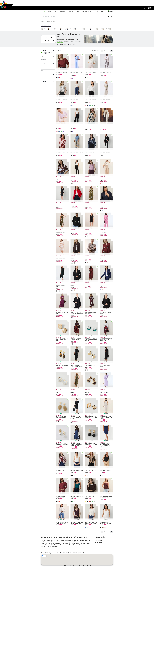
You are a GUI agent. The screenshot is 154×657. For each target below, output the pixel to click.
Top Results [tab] (46, 25)
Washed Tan (103, 527)
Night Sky (72, 78)
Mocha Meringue (87, 262)
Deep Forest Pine (72, 501)
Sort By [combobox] (57, 50)
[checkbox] (44, 29)
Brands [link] (102, 11)
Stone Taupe (58, 421)
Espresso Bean (102, 527)
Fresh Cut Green (90, 105)
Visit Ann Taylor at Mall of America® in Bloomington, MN (77, 565)
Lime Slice (92, 105)
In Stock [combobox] (43, 50)
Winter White (87, 77)
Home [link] (77, 11)
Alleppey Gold (85, 501)
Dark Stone (56, 421)
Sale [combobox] (42, 78)
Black (56, 77)
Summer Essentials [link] (86, 11)
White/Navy (87, 475)
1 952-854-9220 (63, 44)
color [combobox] (43, 67)
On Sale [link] (43, 11)
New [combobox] (42, 56)
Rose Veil (100, 183)
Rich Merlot (59, 77)
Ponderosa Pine (72, 263)
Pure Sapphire (72, 290)
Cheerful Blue (89, 105)
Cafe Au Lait (72, 183)
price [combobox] (42, 74)
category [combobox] (43, 59)
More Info (72, 44)
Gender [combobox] (43, 63)
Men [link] (56, 11)
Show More (60, 42)
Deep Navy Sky (102, 210)
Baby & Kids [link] (63, 11)
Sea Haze (85, 527)
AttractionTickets (150, 8)
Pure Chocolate (74, 263)
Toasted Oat (74, 290)
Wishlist (111, 11)
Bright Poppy (89, 501)
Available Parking (141, 8)
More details (98, 542)
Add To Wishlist (68, 55)
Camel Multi (85, 475)
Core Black (71, 317)
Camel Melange (58, 501)
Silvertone (87, 370)
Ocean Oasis (58, 77)
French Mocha (90, 501)
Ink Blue (71, 105)
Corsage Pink (71, 78)
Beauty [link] (71, 11)
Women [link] (50, 11)
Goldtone (85, 370)
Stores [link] (96, 11)
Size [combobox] (42, 70)
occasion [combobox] (43, 81)
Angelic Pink (85, 105)
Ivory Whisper (87, 236)
